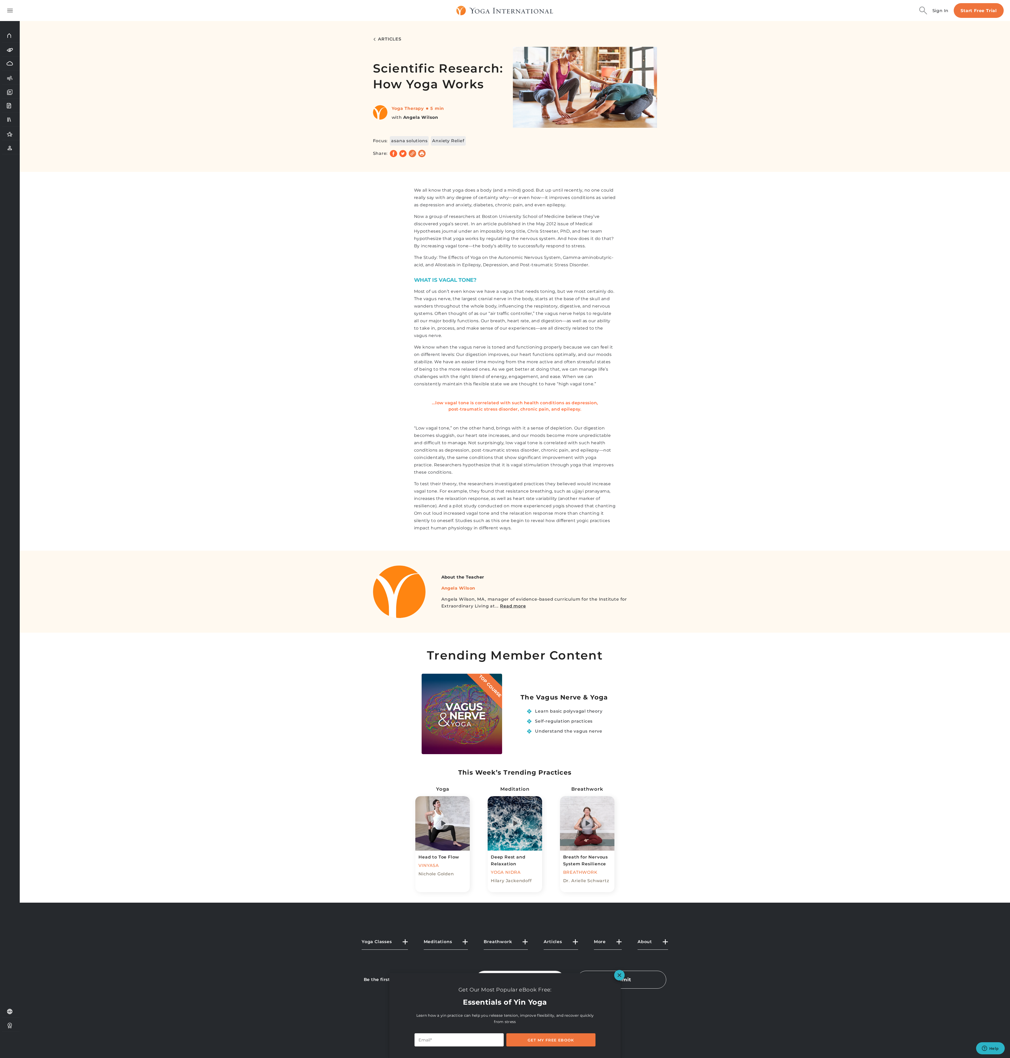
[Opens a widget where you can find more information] (990, 1048)
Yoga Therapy (408, 108)
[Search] (923, 10)
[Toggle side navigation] (10, 10)
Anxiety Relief (448, 140)
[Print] (422, 153)
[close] (619, 975)
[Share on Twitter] (403, 153)
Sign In (940, 10)
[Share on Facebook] (393, 153)
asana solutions (409, 140)
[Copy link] (412, 153)
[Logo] (505, 10)
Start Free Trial (979, 10)
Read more (513, 606)
